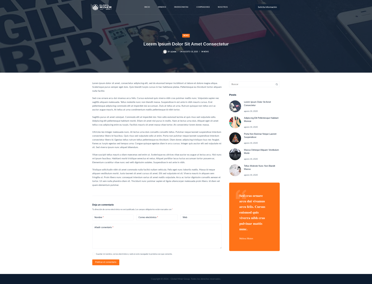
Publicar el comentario (105, 262)
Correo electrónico (148, 217)
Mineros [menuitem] (162, 7)
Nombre (99, 217)
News (186, 35)
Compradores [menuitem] (203, 7)
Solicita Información (267, 7)
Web (185, 217)
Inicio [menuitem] (147, 7)
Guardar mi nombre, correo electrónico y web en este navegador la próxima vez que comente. (134, 254)
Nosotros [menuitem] (223, 7)
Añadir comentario (103, 227)
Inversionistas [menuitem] (181, 7)
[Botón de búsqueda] (277, 84)
